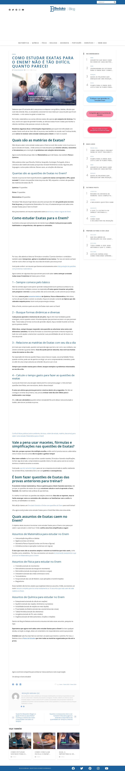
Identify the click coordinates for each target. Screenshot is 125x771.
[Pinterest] (16, 9)
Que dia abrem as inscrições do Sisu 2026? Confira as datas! (101, 238)
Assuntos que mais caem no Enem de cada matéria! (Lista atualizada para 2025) (101, 61)
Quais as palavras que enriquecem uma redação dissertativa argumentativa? (101, 78)
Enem (14, 54)
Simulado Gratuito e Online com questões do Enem (45, 505)
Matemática (23, 43)
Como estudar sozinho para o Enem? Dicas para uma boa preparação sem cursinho (19, 753)
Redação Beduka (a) (18, 70)
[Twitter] (13, 9)
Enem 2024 (102, 43)
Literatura (93, 191)
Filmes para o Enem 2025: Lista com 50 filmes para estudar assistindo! (101, 86)
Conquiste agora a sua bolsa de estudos (100, 114)
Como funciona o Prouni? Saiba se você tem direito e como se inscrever (101, 151)
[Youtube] (22, 9)
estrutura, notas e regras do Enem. (59, 212)
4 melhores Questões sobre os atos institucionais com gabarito (101, 202)
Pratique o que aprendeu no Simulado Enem (99, 99)
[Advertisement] (62, 26)
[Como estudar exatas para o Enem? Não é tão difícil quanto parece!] (44, 89)
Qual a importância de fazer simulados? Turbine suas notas (67, 753)
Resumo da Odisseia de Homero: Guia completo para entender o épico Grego (100, 195)
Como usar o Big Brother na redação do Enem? (101, 220)
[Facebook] (9, 9)
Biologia (53, 43)
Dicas (92, 83)
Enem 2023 (66, 684)
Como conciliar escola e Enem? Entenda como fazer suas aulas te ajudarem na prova (43, 753)
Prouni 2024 (93, 148)
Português (76, 43)
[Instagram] (19, 9)
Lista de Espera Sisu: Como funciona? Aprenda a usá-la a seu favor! (101, 255)
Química (35, 43)
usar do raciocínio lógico (28, 468)
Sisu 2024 (93, 234)
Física (44, 43)
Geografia (64, 43)
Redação (92, 74)
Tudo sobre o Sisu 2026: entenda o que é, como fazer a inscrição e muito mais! (101, 246)
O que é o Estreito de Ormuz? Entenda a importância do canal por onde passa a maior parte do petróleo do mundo (100, 211)
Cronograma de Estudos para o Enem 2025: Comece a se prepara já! (101, 69)
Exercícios (88, 43)
